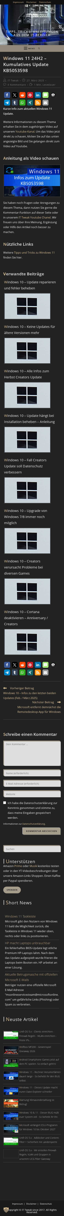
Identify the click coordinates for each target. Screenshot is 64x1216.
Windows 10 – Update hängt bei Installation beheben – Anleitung (29, 418)
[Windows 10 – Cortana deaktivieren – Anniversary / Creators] (27, 641)
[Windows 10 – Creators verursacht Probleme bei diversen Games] (27, 591)
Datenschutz (45, 2)
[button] (7, 95)
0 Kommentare (17, 84)
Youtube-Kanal (25, 131)
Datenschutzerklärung (33, 823)
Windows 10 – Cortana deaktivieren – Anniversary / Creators (26, 618)
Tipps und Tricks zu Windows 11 (34, 252)
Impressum (18, 2)
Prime (18, 866)
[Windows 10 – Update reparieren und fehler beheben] (27, 306)
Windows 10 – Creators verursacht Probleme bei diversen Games (23, 567)
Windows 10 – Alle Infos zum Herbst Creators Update (26, 374)
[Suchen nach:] (38, 48)
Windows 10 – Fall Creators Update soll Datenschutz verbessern (25, 466)
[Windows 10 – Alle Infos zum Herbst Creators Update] (27, 395)
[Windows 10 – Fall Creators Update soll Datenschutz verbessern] (27, 490)
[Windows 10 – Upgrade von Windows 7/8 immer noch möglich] (27, 540)
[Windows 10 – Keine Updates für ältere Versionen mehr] (27, 350)
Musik (33, 866)
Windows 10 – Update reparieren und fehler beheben (30, 285)
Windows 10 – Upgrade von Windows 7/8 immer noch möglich (25, 516)
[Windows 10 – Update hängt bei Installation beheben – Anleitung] (27, 439)
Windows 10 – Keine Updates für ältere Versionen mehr (29, 329)
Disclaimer (31, 2)
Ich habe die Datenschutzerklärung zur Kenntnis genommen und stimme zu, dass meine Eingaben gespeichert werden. (32, 810)
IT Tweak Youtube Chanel (35, 217)
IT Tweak (13, 80)
